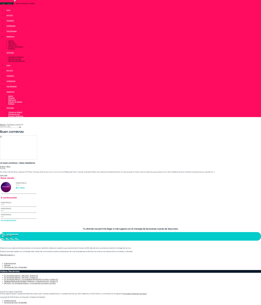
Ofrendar (11, 43)
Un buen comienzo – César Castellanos (17, 163)
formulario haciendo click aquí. (135, 294)
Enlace (2, 167)
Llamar (11, 41)
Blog (8, 167)
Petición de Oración (15, 47)
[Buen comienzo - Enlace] (24, 3)
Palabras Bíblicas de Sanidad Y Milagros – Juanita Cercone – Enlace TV (31, 281)
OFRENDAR (11, 26)
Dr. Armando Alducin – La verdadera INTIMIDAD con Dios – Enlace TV (31, 279)
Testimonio (12, 45)
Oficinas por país (14, 59)
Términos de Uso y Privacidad (15, 267)
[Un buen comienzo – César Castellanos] (18, 159)
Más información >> (7, 255)
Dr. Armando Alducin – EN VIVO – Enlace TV (21, 276)
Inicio (8, 10)
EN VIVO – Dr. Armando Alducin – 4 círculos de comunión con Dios (30, 283)
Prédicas (11, 49)
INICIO (2, 125)
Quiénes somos (10, 263)
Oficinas (7, 265)
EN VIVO (10, 15)
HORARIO (10, 21)
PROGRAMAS (12, 31)
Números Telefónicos (16, 61)
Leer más (3, 175)
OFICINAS (10, 53)
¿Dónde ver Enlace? (16, 57)
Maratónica (10, 37)
